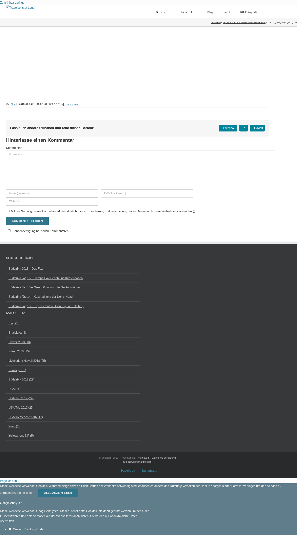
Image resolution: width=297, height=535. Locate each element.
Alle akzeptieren (58, 492)
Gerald (14, 104)
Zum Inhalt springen (13, 2)
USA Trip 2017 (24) (21, 398)
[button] (267, 11)
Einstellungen (26, 492)
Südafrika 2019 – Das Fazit (26, 268)
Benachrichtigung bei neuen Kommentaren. (41, 231)
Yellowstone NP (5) (21, 435)
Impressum (143, 457)
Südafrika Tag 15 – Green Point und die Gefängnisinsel (44, 287)
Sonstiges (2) (17, 370)
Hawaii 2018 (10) (19, 342)
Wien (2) (14, 426)
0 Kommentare (72, 104)
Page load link (9, 480)
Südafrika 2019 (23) (21, 379)
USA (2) (13, 389)
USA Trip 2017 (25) (21, 407)
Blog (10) (14, 323)
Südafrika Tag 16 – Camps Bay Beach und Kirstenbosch (45, 278)
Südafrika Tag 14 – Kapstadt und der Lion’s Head (40, 296)
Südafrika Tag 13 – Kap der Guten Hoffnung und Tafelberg (46, 306)
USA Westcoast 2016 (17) (25, 417)
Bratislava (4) (17, 332)
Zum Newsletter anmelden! (137, 461)
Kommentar (14, 147)
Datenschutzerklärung (164, 457)
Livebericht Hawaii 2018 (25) (27, 360)
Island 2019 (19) (19, 351)
